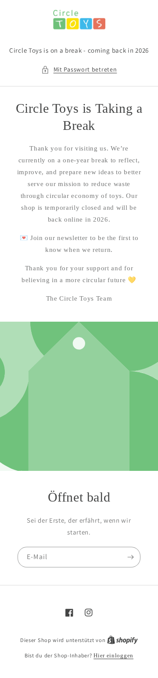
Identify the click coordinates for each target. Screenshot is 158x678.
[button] (79, 69)
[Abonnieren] (130, 557)
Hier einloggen (113, 655)
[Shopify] (122, 640)
